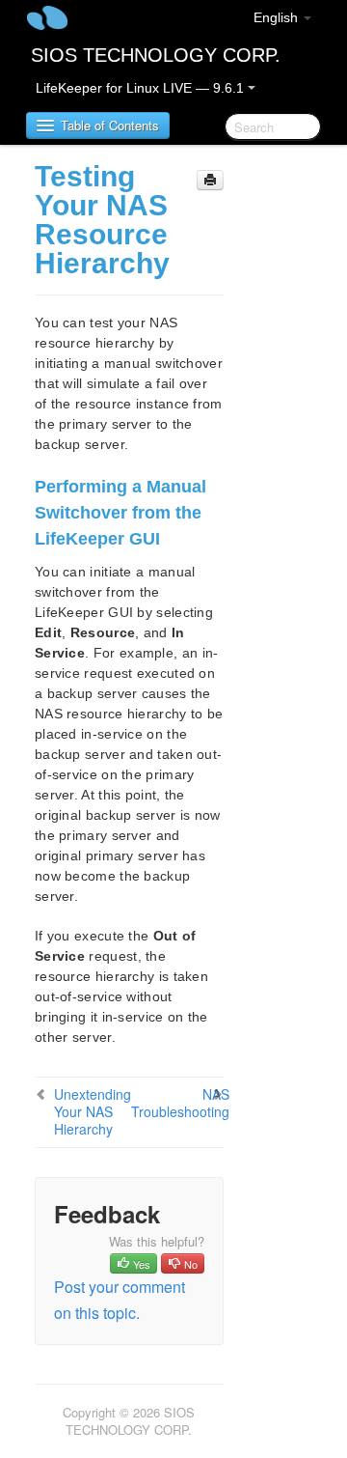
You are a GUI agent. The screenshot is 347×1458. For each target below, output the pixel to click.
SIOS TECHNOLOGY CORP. (155, 55)
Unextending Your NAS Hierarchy (92, 1111)
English (278, 17)
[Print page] (210, 180)
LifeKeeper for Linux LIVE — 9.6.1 (142, 88)
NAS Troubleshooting (180, 1102)
